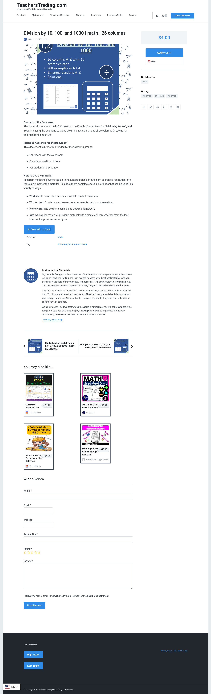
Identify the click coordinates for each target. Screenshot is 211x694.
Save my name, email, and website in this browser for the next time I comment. (67, 596)
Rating (28, 548)
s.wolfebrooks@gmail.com (93, 459)
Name (27, 490)
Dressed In (90, 412)
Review (28, 561)
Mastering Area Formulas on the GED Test (34, 458)
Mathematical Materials (37, 39)
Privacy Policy (166, 651)
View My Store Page (52, 319)
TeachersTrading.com (42, 5)
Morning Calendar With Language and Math (91, 452)
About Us (80, 15)
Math (60, 237)
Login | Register (182, 15)
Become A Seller (115, 15)
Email (27, 505)
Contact (132, 15)
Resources (96, 15)
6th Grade (82, 244)
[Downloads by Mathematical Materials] (31, 270)
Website (28, 519)
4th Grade (62, 244)
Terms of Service (180, 651)
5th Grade (72, 244)
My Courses (37, 15)
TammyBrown (35, 412)
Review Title (31, 534)
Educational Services (59, 15)
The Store (21, 15)
